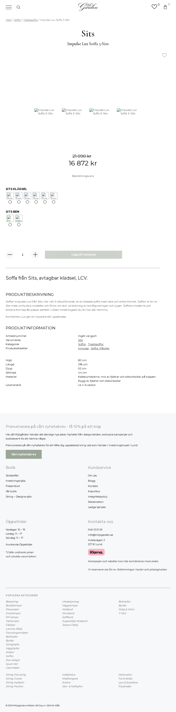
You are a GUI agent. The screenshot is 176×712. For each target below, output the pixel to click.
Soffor (17, 20)
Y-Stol (122, 613)
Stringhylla (12, 644)
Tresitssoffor (30, 20)
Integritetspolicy (97, 496)
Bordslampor (14, 605)
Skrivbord (68, 613)
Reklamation (96, 501)
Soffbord (67, 617)
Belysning (12, 601)
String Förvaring (16, 674)
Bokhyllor (12, 636)
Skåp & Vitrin (126, 609)
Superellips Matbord (74, 621)
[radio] (10, 195)
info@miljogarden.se (100, 534)
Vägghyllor (12, 648)
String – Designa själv (19, 496)
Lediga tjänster (97, 507)
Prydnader (124, 686)
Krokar (66, 682)
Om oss (92, 475)
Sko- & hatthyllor (72, 686)
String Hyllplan (15, 682)
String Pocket (14, 686)
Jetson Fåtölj (70, 625)
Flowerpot (12, 609)
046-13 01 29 (95, 529)
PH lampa (12, 617)
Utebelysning (70, 601)
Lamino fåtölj (14, 628)
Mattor (10, 652)
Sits (80, 340)
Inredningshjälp (15, 480)
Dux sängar (13, 660)
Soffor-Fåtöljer (100, 348)
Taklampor (12, 621)
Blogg (91, 480)
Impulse (83, 348)
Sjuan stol (12, 663)
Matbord (67, 609)
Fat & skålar (125, 678)
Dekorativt (125, 674)
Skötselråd (12, 475)
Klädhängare (70, 678)
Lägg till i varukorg (84, 254)
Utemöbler (12, 667)
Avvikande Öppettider (19, 544)
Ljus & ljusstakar (128, 682)
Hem (9, 20)
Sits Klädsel (16, 189)
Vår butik (11, 491)
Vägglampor (70, 605)
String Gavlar (14, 678)
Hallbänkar (68, 674)
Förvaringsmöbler (17, 632)
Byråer (10, 640)
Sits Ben (12, 211)
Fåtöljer (10, 625)
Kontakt (93, 486)
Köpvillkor (94, 491)
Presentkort (13, 486)
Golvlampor (13, 613)
